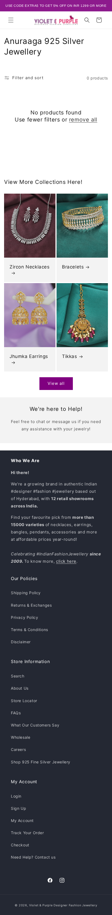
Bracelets (73, 267)
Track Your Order (27, 832)
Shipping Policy (26, 592)
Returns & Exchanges (31, 605)
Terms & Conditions (29, 629)
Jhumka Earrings (29, 356)
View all (56, 383)
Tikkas (69, 356)
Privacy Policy (24, 617)
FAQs (16, 713)
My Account (22, 820)
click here (66, 561)
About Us (20, 688)
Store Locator (24, 700)
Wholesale (20, 737)
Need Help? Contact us (33, 857)
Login (16, 796)
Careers (18, 749)
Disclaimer (21, 641)
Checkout (20, 845)
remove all (83, 119)
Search (17, 676)
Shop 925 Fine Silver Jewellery (40, 762)
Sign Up (18, 808)
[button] (11, 20)
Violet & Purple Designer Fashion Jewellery (63, 905)
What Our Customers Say (35, 725)
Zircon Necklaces (30, 267)
